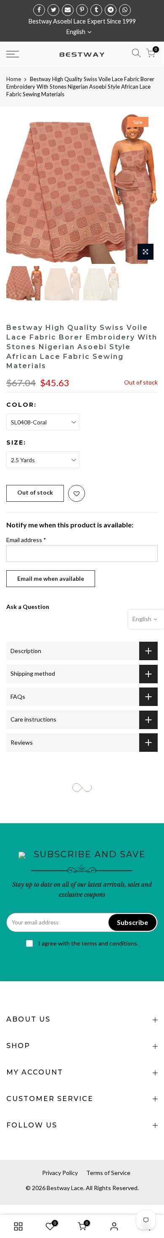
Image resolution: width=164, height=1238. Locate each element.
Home (13, 79)
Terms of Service (108, 1172)
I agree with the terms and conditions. (87, 943)
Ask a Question (27, 606)
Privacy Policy (60, 1172)
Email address (26, 539)
